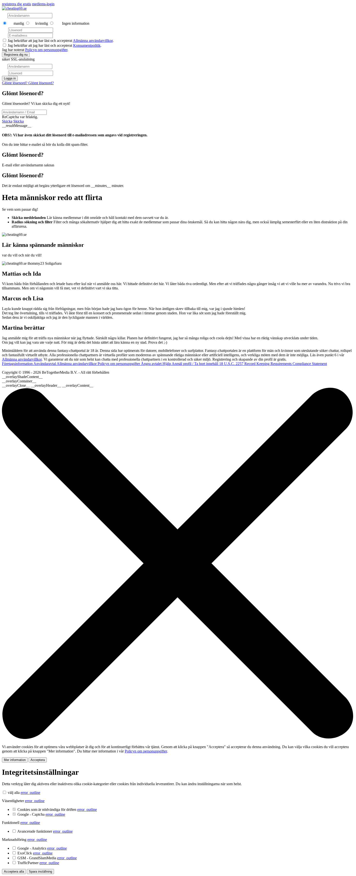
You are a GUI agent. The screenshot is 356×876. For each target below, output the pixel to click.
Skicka (7, 121)
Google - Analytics (42, 848)
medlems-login (43, 4)
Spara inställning (40, 871)
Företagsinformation (17, 364)
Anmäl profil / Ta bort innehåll (195, 364)
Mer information (15, 760)
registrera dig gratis (16, 4)
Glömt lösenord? (15, 83)
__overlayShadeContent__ (22, 377)
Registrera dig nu (16, 54)
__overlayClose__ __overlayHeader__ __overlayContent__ (47, 385)
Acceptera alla (14, 871)
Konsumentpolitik (87, 45)
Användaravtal (45, 364)
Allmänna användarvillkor (93, 41)
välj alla (14, 793)
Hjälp (167, 364)
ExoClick (35, 853)
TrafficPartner (38, 863)
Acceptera (38, 760)
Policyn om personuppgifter (46, 50)
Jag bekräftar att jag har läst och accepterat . (61, 41)
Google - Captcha (41, 814)
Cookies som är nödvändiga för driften (57, 809)
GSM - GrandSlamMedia (47, 858)
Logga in (10, 78)
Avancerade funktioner (45, 831)
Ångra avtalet (152, 364)
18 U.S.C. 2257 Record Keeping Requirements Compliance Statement (273, 364)
